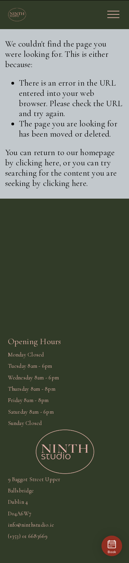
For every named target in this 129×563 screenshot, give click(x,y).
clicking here (37, 163)
